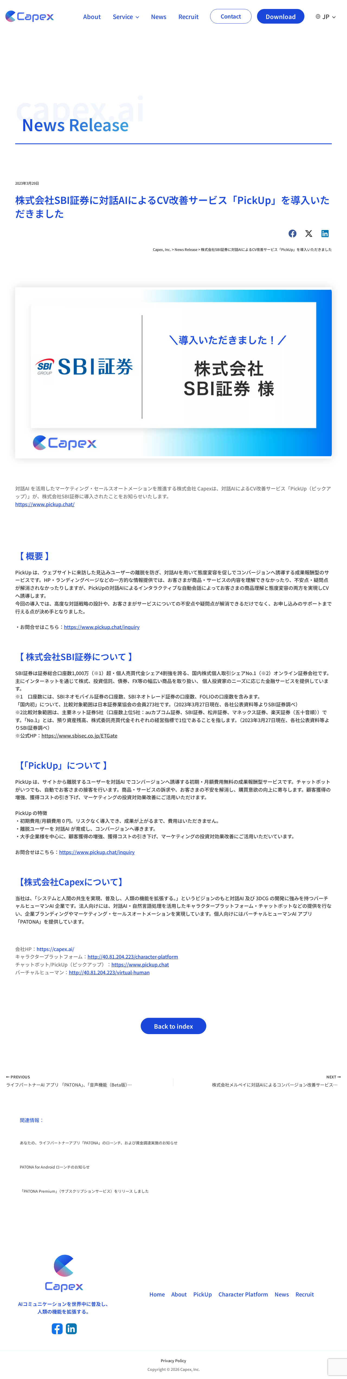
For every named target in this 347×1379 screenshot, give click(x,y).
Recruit (188, 16)
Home (157, 1294)
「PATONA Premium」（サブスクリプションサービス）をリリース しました (84, 1191)
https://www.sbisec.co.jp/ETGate (79, 735)
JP (325, 16)
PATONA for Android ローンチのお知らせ (55, 1167)
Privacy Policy (173, 1360)
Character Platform (243, 1294)
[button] (136, 16)
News (158, 16)
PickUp (202, 1294)
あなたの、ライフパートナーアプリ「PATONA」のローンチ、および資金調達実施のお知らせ (99, 1142)
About (92, 16)
